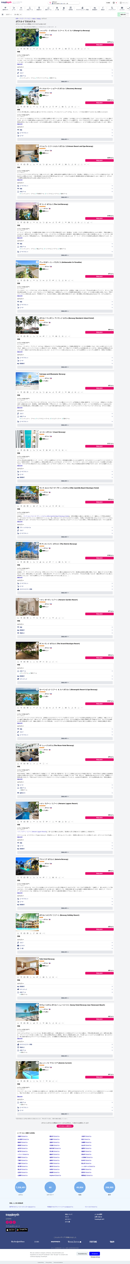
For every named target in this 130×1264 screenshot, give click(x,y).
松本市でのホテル (86, 1160)
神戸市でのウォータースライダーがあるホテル (22, 1207)
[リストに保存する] (37, 30)
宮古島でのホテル (55, 1151)
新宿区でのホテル (23, 1145)
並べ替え (17, 14)
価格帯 (8, 14)
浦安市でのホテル (55, 1166)
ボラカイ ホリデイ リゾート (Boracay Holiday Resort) (59, 915)
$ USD (108, 2)
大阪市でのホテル (86, 1136)
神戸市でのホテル (23, 1151)
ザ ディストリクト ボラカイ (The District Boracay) (58, 544)
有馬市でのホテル (55, 1169)
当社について (68, 1214)
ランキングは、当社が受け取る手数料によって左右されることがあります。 (35, 27)
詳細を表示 (64, 81)
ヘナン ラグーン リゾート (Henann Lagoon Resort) (58, 803)
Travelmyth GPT (99, 1219)
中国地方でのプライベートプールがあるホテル (60, 1207)
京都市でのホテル (23, 1136)
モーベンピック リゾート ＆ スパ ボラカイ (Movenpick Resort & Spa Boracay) (68, 689)
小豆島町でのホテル (87, 1157)
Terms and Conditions (58, 1262)
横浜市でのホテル (55, 1136)
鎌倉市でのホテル (55, 1154)
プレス (67, 1217)
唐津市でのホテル (86, 1169)
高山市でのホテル (23, 1169)
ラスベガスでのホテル (91, 1207)
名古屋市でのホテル (23, 1139)
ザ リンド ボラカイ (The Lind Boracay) (53, 204)
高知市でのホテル (86, 1154)
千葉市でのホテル (23, 1160)
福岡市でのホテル (86, 1148)
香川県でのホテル (23, 1166)
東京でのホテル (85, 1139)
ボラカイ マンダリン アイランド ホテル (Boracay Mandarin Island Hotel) (66, 318)
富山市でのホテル (86, 1163)
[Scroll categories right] (128, 8)
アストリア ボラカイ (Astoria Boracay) (53, 859)
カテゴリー (68, 1219)
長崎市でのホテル (23, 1157)
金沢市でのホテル (23, 1148)
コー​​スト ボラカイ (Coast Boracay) (52, 432)
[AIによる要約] (23, 56)
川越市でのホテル (23, 1163)
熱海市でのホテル (23, 1142)
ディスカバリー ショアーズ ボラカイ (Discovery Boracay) (60, 88)
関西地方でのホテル (87, 1175)
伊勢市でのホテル (55, 1163)
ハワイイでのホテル (23, 1154)
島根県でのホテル (55, 1172)
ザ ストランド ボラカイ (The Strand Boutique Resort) (59, 643)
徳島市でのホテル (55, 1160)
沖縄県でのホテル (86, 1142)
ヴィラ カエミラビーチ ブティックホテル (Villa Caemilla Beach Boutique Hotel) (69, 488)
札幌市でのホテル (55, 1139)
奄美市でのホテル (55, 1157)
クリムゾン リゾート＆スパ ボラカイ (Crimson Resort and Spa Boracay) (66, 146)
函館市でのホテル (86, 1151)
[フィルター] (2, 14)
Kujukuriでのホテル (55, 1175)
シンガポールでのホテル (88, 1166)
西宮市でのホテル (86, 1172)
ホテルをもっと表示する (65, 1126)
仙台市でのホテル (86, 1145)
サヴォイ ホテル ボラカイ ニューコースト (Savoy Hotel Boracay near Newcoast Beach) (72, 1005)
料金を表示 (99, 44)
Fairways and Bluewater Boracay (52, 374)
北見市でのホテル (23, 1172)
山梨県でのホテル (23, 1175)
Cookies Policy (41, 1262)
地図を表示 (123, 14)
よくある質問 (98, 1214)
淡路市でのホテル (55, 1142)
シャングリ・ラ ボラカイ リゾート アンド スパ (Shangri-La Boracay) (64, 30)
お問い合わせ (98, 1217)
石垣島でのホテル (55, 1145)
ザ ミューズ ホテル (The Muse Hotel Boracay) (56, 745)
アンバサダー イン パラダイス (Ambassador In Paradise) (60, 262)
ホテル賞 (67, 1222)
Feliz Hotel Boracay (47, 959)
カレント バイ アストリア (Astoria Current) (55, 1063)
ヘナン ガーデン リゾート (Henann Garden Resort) (58, 600)
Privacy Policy (49, 1262)
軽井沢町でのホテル (55, 1148)
